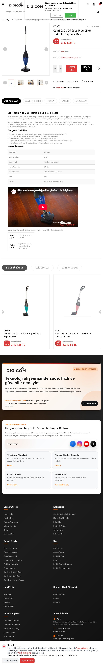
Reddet (10, 655)
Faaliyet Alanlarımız (11, 522)
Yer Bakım (18, 20)
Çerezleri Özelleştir (10, 661)
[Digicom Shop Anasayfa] (16, 369)
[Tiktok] (93, 444)
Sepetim (7, 602)
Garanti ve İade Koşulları (13, 560)
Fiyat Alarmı (88, 81)
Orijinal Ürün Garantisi (12, 625)
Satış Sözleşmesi (10, 556)
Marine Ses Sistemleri (61, 518)
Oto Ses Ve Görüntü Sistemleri (64, 514)
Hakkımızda (8, 514)
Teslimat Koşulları (10, 548)
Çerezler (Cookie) (82, 648)
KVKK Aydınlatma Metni (12, 572)
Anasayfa (7, 20)
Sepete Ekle (71, 68)
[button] (5, 49)
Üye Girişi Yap (58, 548)
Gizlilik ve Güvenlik (11, 564)
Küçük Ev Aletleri (59, 526)
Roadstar (56, 602)
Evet (70, 15)
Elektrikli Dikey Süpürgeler (35, 20)
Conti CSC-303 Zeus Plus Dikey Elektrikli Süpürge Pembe (73, 335)
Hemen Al (86, 68)
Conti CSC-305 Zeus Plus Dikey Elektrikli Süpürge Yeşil (22, 335)
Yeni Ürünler (8, 598)
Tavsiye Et (74, 81)
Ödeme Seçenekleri (33, 101)
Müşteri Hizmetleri (10, 526)
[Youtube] (86, 444)
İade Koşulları (81, 101)
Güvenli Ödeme (9, 633)
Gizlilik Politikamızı (25, 653)
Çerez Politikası (9, 568)
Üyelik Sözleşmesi (10, 552)
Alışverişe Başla (89, 403)
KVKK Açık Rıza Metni (12, 576)
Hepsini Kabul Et (27, 661)
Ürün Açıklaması (11, 101)
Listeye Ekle (60, 81)
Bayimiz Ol (57, 560)
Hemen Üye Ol (58, 552)
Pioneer (56, 598)
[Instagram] (79, 444)
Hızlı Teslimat (9, 636)
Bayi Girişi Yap (58, 556)
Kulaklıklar (57, 522)
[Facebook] (73, 444)
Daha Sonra (57, 15)
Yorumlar (51, 101)
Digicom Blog (8, 534)
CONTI (56, 26)
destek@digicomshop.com (63, 639)
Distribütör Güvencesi (11, 621)
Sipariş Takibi (9, 606)
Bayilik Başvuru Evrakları (62, 564)
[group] (25, 49)
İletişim (6, 530)
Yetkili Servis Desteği (11, 629)
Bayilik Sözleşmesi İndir (62, 568)
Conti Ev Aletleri (59, 594)
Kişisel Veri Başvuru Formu (14, 580)
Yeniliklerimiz (8, 518)
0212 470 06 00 (59, 631)
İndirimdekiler (58, 534)
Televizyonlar (58, 530)
